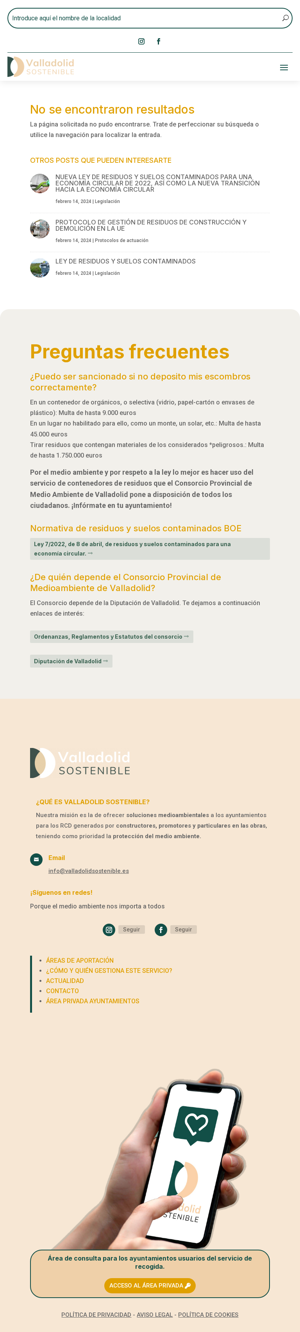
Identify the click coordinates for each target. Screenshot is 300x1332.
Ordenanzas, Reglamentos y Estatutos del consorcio (108, 636)
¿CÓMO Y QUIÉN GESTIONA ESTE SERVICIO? (109, 970)
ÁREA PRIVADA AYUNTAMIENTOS (92, 1001)
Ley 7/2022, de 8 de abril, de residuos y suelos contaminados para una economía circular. (132, 549)
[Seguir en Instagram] (141, 41)
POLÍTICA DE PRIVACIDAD (96, 1314)
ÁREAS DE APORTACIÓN (80, 960)
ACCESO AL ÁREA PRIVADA (146, 1285)
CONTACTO (62, 991)
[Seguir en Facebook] (159, 41)
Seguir (131, 929)
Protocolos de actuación (121, 240)
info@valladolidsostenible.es (88, 870)
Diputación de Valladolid (68, 661)
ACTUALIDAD (65, 981)
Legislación (107, 201)
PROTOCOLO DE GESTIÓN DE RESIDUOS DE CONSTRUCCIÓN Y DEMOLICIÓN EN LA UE (150, 225)
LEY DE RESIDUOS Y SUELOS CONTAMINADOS (125, 261)
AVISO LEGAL (155, 1314)
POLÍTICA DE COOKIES (208, 1314)
